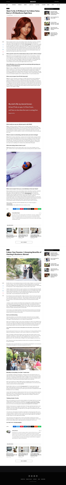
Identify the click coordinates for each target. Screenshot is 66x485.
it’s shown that (24, 386)
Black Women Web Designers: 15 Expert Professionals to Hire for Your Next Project (55, 13)
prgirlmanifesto (10, 204)
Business (14, 4)
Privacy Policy (29, 479)
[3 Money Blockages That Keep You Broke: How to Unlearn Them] (23, 231)
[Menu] (7, 5)
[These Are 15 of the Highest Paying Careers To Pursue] (47, 29)
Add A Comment (24, 242)
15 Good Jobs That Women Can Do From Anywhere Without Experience (54, 34)
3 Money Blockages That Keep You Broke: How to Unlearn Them (23, 236)
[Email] (3, 54)
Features (37, 4)
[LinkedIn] (3, 49)
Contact (35, 479)
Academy (44, 4)
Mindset (20, 4)
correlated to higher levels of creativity (33, 402)
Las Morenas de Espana (16, 305)
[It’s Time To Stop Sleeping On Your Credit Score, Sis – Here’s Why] (47, 23)
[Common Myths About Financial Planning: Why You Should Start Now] (35, 231)
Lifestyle (31, 4)
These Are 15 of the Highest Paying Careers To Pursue (55, 28)
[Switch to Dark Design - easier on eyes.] (57, 4)
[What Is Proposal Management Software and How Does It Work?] (11, 231)
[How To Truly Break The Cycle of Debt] (47, 18)
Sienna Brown (9, 256)
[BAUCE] (33, 2)
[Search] (59, 5)
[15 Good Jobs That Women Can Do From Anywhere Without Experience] (47, 34)
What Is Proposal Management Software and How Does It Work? (11, 236)
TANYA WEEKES (18, 422)
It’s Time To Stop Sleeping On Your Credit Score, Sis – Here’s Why (55, 23)
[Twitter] (3, 47)
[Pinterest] (3, 52)
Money (25, 4)
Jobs (39, 479)
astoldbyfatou (9, 203)
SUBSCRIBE (56, 1)
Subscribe (43, 479)
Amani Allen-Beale (10, 15)
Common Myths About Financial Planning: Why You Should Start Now (35, 236)
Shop (53, 4)
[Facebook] (3, 44)
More (48, 4)
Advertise (23, 479)
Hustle (8, 8)
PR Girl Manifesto (28, 44)
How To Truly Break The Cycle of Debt (55, 17)
